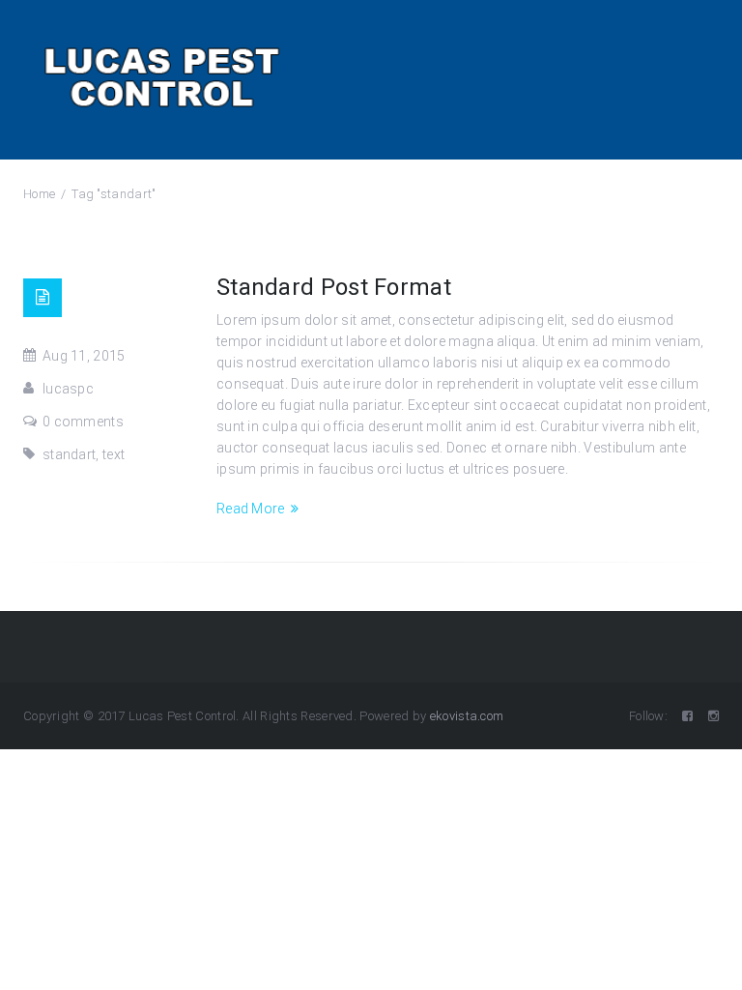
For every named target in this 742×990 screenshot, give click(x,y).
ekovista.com (467, 716)
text (113, 454)
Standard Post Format (333, 287)
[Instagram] (713, 716)
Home (39, 194)
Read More (250, 508)
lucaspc (68, 388)
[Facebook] (687, 716)
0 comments (83, 421)
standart (69, 454)
